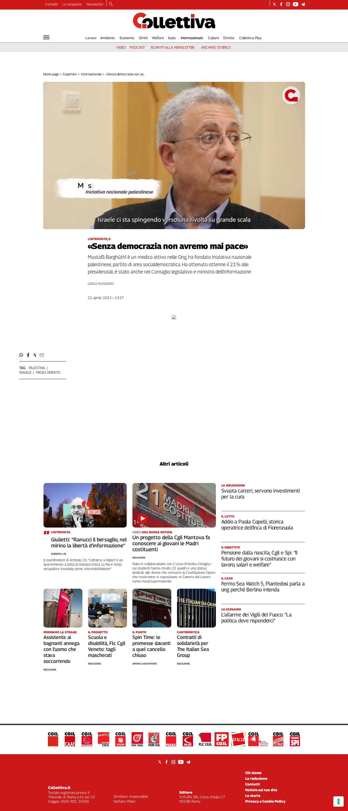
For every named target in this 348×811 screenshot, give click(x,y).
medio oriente (48, 372)
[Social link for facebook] (281, 4)
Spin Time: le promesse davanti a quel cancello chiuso (151, 646)
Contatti (51, 4)
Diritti (143, 38)
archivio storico (216, 47)
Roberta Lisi (58, 553)
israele (25, 372)
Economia (127, 38)
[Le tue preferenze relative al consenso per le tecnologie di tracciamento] (338, 801)
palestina (37, 368)
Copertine (70, 74)
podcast (137, 47)
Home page (51, 74)
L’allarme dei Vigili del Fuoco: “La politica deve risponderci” (256, 617)
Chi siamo (253, 773)
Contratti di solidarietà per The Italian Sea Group (193, 646)
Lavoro (90, 38)
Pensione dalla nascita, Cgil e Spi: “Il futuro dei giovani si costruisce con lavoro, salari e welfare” (259, 558)
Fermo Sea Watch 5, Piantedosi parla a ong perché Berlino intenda (263, 586)
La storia (252, 795)
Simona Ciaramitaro (144, 663)
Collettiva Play (250, 38)
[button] (21, 355)
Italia (171, 38)
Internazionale (192, 38)
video (121, 47)
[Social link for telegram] (303, 4)
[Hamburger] (46, 37)
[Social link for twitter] (274, 4)
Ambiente (107, 38)
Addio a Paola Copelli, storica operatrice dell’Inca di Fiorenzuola (257, 525)
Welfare (158, 38)
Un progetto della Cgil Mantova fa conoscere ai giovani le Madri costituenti (171, 543)
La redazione (72, 4)
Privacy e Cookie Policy (265, 801)
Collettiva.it (59, 787)
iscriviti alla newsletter (173, 47)
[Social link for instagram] (288, 4)
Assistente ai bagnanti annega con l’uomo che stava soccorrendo (61, 649)
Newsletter (95, 4)
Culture (213, 38)
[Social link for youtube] (295, 4)
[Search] (111, 4)
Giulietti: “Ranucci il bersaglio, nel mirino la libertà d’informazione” (89, 542)
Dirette (228, 38)
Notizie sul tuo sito (261, 790)
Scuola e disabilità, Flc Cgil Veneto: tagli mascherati (106, 646)
